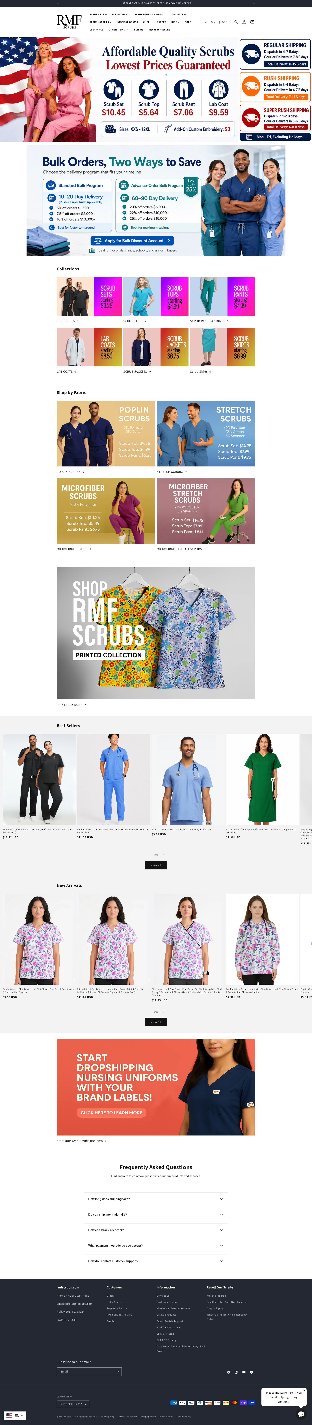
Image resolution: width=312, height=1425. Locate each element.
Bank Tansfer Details (169, 1327)
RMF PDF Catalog (167, 1340)
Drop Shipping (215, 1308)
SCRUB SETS (66, 321)
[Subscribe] (118, 1371)
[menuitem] (98, 14)
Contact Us (163, 1295)
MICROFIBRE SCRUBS (72, 549)
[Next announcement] (254, 3)
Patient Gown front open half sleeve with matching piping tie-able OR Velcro (261, 831)
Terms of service (166, 1416)
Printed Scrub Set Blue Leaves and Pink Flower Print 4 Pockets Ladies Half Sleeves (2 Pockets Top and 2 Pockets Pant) (110, 991)
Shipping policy (148, 1416)
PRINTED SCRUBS (69, 705)
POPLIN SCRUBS (69, 472)
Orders (111, 1295)
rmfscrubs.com (71, 1416)
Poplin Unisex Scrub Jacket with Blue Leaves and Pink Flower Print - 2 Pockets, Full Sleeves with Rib (262, 991)
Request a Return (117, 1308)
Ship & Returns (165, 1333)
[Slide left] (148, 855)
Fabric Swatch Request (170, 1321)
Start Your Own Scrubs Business (80, 1141)
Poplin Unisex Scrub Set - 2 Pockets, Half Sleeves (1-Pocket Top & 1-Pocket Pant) (38, 831)
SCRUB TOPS (132, 321)
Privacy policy (107, 1416)
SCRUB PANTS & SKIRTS (207, 321)
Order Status (114, 1302)
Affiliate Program (217, 1295)
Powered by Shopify (88, 1416)
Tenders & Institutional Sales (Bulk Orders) (227, 1317)
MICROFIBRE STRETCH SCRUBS (179, 549)
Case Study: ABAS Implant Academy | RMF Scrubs (181, 1348)
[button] (236, 22)
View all (156, 865)
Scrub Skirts (199, 371)
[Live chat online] (301, 1414)
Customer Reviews (167, 1302)
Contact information (127, 1416)
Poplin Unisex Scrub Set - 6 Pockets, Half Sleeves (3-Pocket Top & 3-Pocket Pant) (113, 831)
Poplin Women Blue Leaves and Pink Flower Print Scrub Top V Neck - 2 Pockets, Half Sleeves (39, 991)
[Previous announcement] (58, 3)
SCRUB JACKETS (135, 371)
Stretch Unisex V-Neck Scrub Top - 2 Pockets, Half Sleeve (182, 829)
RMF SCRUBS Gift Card (119, 1314)
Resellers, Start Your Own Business (227, 1302)
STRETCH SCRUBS (170, 472)
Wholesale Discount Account (173, 1308)
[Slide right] (164, 855)
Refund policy (184, 1416)
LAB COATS (65, 371)
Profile (110, 1321)
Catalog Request (166, 1314)
